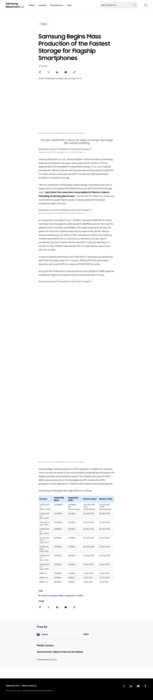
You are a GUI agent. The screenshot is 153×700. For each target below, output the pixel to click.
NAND (60, 595)
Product (32, 5)
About (69, 5)
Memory (43, 24)
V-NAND (79, 595)
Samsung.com (12, 686)
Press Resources (56, 5)
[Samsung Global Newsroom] (145, 5)
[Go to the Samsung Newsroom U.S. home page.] (15, 5)
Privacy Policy (10, 690)
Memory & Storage (49, 595)
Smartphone (69, 595)
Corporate (42, 5)
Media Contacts (29, 686)
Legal (17, 690)
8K (39, 595)
